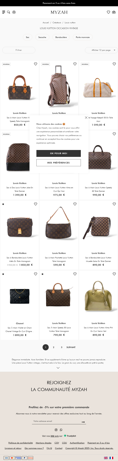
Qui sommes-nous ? (34, 448)
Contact (58, 448)
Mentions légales (43, 443)
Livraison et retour (13, 448)
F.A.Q (49, 448)
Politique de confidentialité (20, 443)
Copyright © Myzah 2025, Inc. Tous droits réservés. (89, 448)
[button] (35, 65)
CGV (57, 443)
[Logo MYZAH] (59, 12)
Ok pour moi (58, 153)
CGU (64, 443)
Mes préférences (58, 162)
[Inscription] (83, 422)
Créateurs (57, 22)
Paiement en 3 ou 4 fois (99, 443)
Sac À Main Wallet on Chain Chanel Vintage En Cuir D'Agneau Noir (20, 331)
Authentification (77, 443)
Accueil (46, 22)
